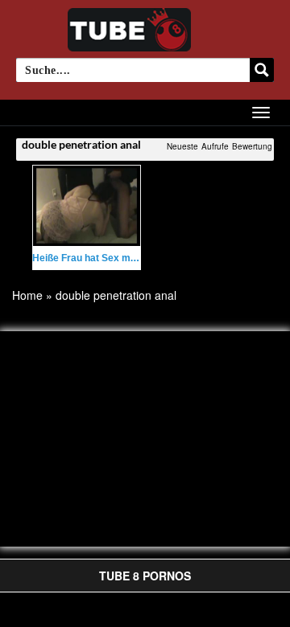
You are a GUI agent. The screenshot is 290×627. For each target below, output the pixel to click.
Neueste (182, 146)
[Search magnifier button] (262, 70)
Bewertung (252, 146)
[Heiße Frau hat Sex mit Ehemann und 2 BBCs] (86, 205)
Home (27, 295)
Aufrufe (215, 146)
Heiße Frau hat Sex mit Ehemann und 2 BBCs (135, 258)
